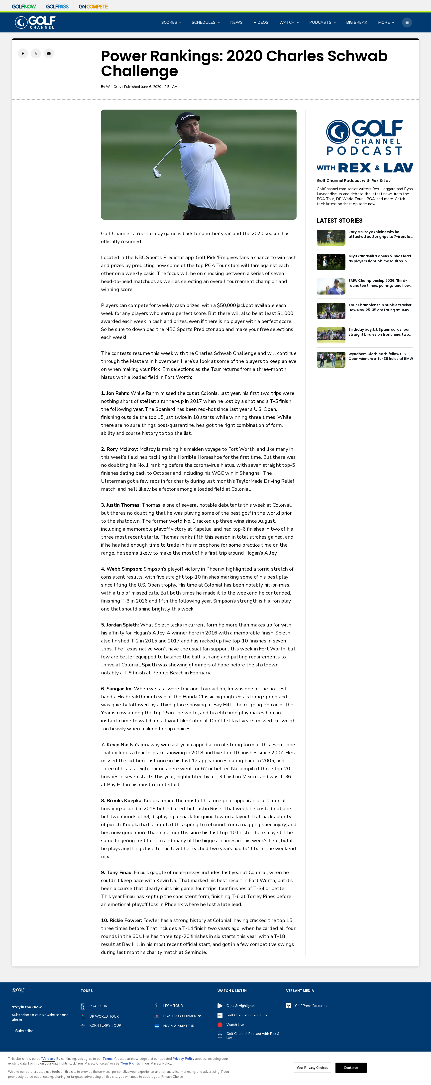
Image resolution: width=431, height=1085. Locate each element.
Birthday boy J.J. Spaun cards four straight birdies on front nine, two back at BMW (379, 332)
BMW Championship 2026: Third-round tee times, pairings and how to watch (379, 283)
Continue (351, 1068)
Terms (107, 1059)
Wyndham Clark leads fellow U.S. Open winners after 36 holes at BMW (380, 356)
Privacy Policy (183, 1059)
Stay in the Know (27, 1007)
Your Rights (130, 1063)
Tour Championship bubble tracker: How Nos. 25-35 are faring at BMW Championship (380, 308)
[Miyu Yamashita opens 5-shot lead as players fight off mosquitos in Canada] (331, 262)
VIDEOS (261, 22)
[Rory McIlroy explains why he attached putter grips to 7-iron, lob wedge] (331, 238)
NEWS (236, 22)
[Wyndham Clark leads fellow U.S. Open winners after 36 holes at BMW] (331, 360)
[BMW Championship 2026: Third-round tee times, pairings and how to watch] (331, 286)
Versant (48, 1059)
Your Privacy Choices (312, 1068)
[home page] (35, 22)
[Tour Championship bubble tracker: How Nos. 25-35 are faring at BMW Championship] (331, 311)
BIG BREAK (356, 22)
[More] (407, 22)
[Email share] (49, 53)
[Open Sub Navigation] (180, 22)
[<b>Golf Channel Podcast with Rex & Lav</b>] (365, 147)
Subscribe (24, 1031)
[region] (215, 1068)
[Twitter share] (36, 53)
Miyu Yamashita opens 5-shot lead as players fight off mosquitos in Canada (379, 259)
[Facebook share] (23, 53)
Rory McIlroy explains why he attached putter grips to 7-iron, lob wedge (380, 235)
